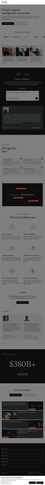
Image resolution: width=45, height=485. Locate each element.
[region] (22, 480)
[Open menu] (42, 2)
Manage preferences (6, 482)
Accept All (32, 482)
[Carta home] (4, 2)
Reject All (40, 482)
